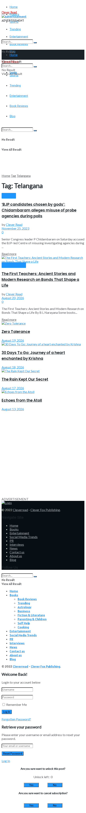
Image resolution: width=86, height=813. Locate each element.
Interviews (17, 544)
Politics (9, 196)
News (14, 548)
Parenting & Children (32, 619)
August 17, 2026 (13, 388)
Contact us (17, 552)
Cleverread (20, 510)
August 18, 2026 (13, 367)
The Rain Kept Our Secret (25, 379)
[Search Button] (35, 42)
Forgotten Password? (16, 719)
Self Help (24, 623)
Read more (9, 254)
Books (14, 529)
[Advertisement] (43, 131)
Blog (13, 560)
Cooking (23, 627)
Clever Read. (9, 12)
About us (16, 556)
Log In (6, 761)
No (55, 785)
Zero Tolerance (16, 331)
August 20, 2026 (13, 298)
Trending (15, 29)
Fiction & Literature (31, 615)
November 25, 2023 (15, 228)
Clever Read (14, 224)
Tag (13, 176)
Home (14, 7)
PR (12, 541)
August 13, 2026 (13, 409)
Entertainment (19, 533)
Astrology (24, 607)
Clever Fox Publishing (45, 510)
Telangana (24, 176)
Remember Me (16, 704)
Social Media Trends (24, 537)
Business (24, 611)
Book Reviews (14, 265)
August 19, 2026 (13, 340)
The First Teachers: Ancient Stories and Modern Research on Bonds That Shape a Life (40, 279)
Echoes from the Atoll (22, 400)
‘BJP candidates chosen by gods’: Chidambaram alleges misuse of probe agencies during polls (39, 210)
